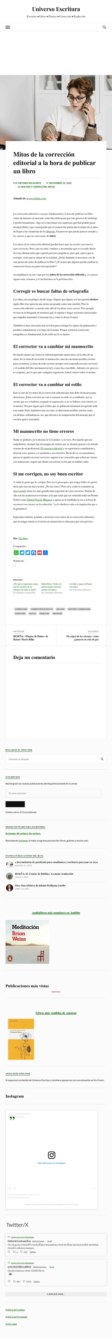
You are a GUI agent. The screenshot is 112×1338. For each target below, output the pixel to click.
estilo (32, 613)
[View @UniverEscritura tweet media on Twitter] (10, 1274)
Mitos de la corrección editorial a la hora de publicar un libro (54, 162)
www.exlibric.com (36, 198)
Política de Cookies (15, 1309)
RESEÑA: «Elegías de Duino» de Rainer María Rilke (30, 637)
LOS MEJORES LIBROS (19, 1266)
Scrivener (23, 840)
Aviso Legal (11, 1324)
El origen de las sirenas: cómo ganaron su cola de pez (82, 637)
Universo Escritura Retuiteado (22, 1237)
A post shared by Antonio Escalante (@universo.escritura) (51, 1204)
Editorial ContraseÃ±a (19, 1240)
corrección (21, 609)
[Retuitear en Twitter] (9, 1237)
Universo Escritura (56, 9)
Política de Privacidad (16, 1316)
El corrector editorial (51, 448)
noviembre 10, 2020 (60, 183)
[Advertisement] (56, 53)
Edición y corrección (34, 187)
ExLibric (23, 538)
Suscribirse (15, 804)
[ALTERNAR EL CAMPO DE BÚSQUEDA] (104, 27)
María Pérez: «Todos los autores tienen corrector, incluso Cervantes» (51, 586)
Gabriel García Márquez (39, 499)
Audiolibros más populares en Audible (56, 912)
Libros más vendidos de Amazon (56, 1013)
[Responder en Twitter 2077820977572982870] (9, 1252)
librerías (50, 231)
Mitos (51, 187)
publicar (44, 613)
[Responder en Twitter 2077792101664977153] (9, 1281)
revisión (57, 613)
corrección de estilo (42, 609)
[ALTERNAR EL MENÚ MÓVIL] (8, 27)
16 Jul (49, 1241)
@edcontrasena (38, 1241)
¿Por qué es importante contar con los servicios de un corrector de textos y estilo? (25, 586)
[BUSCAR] (102, 759)
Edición (60, 609)
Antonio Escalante (29, 183)
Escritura (20, 613)
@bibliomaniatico (39, 1267)
